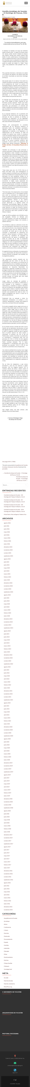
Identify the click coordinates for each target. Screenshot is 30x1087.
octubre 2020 (7, 733)
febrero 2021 (7, 721)
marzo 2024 (7, 610)
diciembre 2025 (8, 547)
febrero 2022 (7, 685)
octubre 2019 (7, 768)
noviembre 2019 (8, 765)
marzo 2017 (7, 861)
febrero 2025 (7, 577)
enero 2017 (7, 867)
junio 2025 (6, 565)
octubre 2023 (7, 625)
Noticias (6, 960)
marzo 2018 (7, 825)
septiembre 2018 (8, 807)
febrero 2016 (7, 900)
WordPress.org (8, 986)
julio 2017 (6, 849)
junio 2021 (6, 709)
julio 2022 (6, 670)
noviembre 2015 (8, 909)
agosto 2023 (7, 631)
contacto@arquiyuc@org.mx (15, 1065)
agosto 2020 (7, 739)
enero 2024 (7, 616)
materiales (6, 948)
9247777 (15, 1072)
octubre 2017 (7, 840)
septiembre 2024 (8, 592)
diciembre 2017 (8, 834)
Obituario (6, 966)
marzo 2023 (7, 646)
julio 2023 (6, 634)
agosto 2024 (7, 595)
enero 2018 (7, 831)
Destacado (10, 467)
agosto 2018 (7, 810)
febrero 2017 (7, 864)
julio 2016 (6, 885)
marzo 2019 (7, 789)
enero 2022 (7, 688)
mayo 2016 (7, 891)
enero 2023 (7, 652)
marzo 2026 (7, 538)
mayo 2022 (7, 676)
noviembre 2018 (8, 801)
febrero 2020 (7, 756)
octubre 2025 (7, 553)
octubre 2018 (7, 804)
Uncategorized (8, 969)
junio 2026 (6, 529)
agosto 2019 (7, 774)
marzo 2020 (7, 753)
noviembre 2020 (8, 730)
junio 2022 (6, 673)
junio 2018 (6, 816)
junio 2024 (6, 601)
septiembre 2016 (8, 879)
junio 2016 (6, 888)
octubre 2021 (7, 697)
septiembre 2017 (8, 843)
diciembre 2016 (8, 870)
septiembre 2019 (8, 771)
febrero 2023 (7, 649)
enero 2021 (7, 724)
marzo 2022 (7, 682)
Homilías (15, 467)
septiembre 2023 (8, 628)
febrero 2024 (7, 613)
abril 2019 (6, 786)
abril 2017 (6, 858)
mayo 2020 (7, 747)
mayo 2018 (7, 819)
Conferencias (7, 927)
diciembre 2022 (8, 655)
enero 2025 (7, 580)
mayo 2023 (7, 640)
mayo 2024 (7, 604)
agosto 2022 (7, 667)
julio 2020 (6, 742)
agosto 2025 (7, 559)
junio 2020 (6, 745)
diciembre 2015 (8, 906)
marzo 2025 (7, 574)
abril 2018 (6, 822)
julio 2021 (6, 706)
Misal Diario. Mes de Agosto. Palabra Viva (15, 514)
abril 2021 (6, 715)
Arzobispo (4, 467)
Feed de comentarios (9, 983)
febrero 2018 (7, 828)
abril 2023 (6, 643)
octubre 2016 (7, 876)
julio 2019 (6, 777)
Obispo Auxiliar (8, 963)
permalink (4, 469)
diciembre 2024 (8, 583)
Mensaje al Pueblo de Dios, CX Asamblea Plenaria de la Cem (15, 145)
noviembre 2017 (8, 837)
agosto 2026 (7, 523)
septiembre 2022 (8, 664)
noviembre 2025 (8, 550)
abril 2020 (6, 750)
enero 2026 (7, 544)
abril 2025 (6, 571)
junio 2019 (6, 780)
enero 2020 (7, 759)
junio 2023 (6, 637)
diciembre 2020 (8, 727)
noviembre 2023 (8, 622)
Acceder (6, 977)
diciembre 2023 (8, 619)
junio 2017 (6, 852)
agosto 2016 (7, 882)
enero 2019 (7, 795)
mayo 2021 (7, 712)
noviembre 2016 (8, 873)
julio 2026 (6, 526)
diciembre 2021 (8, 691)
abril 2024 (6, 607)
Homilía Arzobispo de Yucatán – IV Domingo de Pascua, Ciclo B (22, 478)
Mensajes (6, 951)
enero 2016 (7, 903)
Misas (5, 954)
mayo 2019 (7, 783)
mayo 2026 (7, 532)
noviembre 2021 (8, 694)
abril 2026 (6, 535)
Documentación (8, 939)
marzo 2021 (7, 718)
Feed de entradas (8, 980)
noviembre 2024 (8, 586)
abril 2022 (6, 679)
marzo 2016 (7, 897)
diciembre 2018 (8, 798)
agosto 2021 (7, 703)
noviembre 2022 (8, 658)
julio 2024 (6, 598)
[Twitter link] (15, 1080)
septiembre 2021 (8, 700)
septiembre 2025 (8, 556)
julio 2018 (6, 813)
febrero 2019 (7, 792)
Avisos (5, 924)
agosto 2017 (7, 846)
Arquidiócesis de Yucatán (21, 465)
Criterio (6, 930)
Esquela (6, 942)
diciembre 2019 (8, 762)
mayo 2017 (7, 855)
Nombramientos (8, 957)
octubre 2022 (7, 661)
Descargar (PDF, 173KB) (8, 461)
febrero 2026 (7, 541)
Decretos (6, 933)
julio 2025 (6, 562)
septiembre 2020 (8, 736)
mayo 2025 (7, 568)
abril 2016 (6, 894)
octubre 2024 (7, 589)
